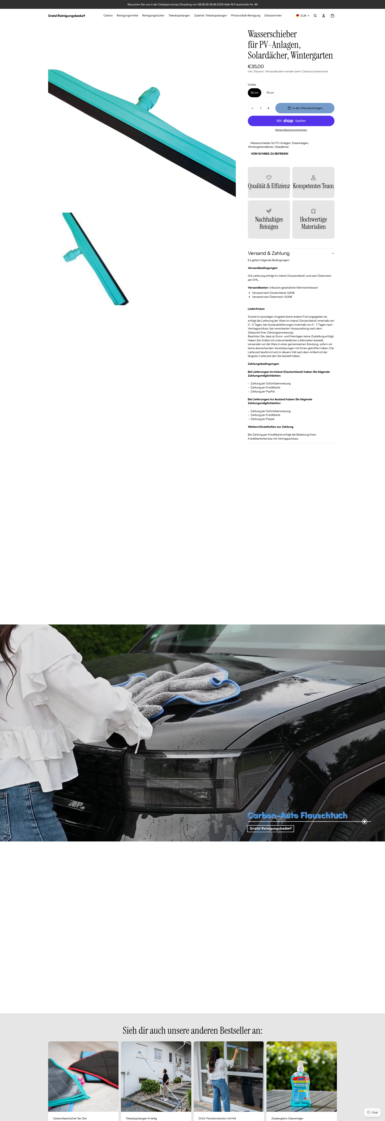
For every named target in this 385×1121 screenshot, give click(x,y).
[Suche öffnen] (315, 15)
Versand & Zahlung (269, 253)
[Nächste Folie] (112, 1076)
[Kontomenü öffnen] (323, 15)
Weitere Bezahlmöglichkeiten (291, 130)
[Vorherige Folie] (54, 1076)
